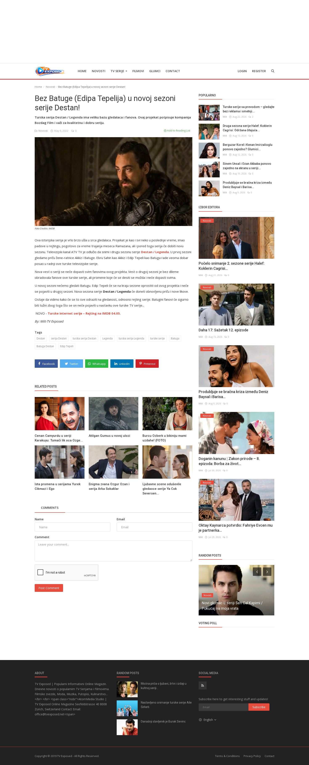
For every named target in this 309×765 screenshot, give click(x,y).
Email (121, 519)
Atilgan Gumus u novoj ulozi (109, 436)
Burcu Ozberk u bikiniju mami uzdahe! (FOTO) (164, 438)
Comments (49, 508)
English (208, 720)
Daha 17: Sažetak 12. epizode (223, 330)
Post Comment (48, 588)
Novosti (98, 71)
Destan (41, 338)
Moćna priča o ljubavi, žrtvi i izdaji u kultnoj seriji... (163, 686)
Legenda (107, 338)
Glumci (154, 71)
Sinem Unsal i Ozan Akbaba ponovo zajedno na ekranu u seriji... (247, 166)
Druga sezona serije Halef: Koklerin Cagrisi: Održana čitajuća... (247, 128)
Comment (42, 537)
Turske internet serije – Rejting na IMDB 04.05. (84, 313)
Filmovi (138, 71)
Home (82, 71)
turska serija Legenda (131, 338)
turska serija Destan (84, 338)
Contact (173, 71)
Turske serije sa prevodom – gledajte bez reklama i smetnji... (248, 109)
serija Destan (59, 338)
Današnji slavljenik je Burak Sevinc (163, 721)
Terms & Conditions (227, 756)
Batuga (175, 338)
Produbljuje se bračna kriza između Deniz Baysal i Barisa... (247, 185)
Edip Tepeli (66, 346)
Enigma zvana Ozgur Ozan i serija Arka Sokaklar (109, 486)
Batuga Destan (45, 346)
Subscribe (258, 707)
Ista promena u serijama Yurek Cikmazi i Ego (58, 486)
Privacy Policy (252, 756)
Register (259, 71)
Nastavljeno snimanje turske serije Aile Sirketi (166, 705)
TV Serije (118, 71)
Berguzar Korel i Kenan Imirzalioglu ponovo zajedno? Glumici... (247, 147)
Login (242, 71)
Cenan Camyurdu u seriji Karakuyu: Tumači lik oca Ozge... (59, 438)
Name (39, 519)
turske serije (157, 338)
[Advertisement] (154, 31)
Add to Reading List (178, 130)
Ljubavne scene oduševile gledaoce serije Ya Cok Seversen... (162, 488)
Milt (225, 116)
